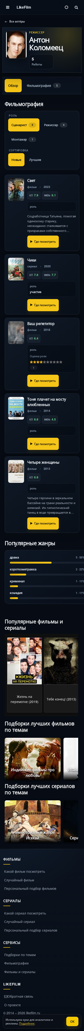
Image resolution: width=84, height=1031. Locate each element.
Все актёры (15, 21)
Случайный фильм (19, 880)
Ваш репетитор (41, 323)
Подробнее (27, 1023)
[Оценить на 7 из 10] (51, 362)
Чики (31, 260)
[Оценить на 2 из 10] (34, 362)
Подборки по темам (20, 954)
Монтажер (22, 139)
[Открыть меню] (7, 7)
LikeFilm (24, 7)
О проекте (12, 1005)
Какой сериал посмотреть (25, 913)
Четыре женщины (43, 462)
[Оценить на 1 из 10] (31, 362)
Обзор (13, 85)
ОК (72, 1021)
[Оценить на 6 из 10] (47, 362)
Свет (31, 180)
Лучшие (35, 159)
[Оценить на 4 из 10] (41, 362)
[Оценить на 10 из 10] (61, 362)
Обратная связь (20, 996)
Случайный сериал (19, 921)
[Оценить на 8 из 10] (54, 362)
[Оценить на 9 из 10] (57, 362)
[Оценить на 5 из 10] (44, 362)
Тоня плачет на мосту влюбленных (46, 401)
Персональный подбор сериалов (30, 930)
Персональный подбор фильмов (30, 888)
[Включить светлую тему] (66, 7)
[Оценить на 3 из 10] (38, 362)
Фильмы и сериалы (19, 971)
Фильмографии (16, 963)
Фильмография (42, 85)
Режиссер (54, 125)
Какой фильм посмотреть (24, 871)
